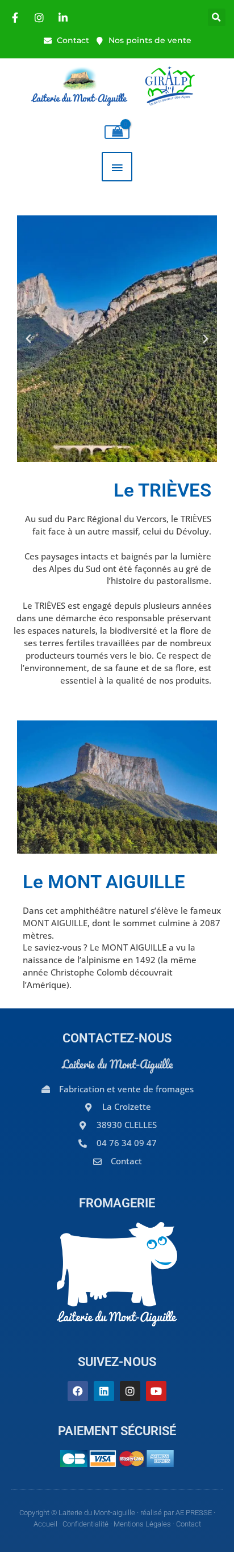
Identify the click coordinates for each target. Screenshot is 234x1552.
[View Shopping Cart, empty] (117, 132)
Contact (188, 1524)
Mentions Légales (142, 1524)
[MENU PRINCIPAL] (117, 166)
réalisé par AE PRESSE (176, 1512)
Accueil (45, 1524)
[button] (216, 17)
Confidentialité (85, 1524)
